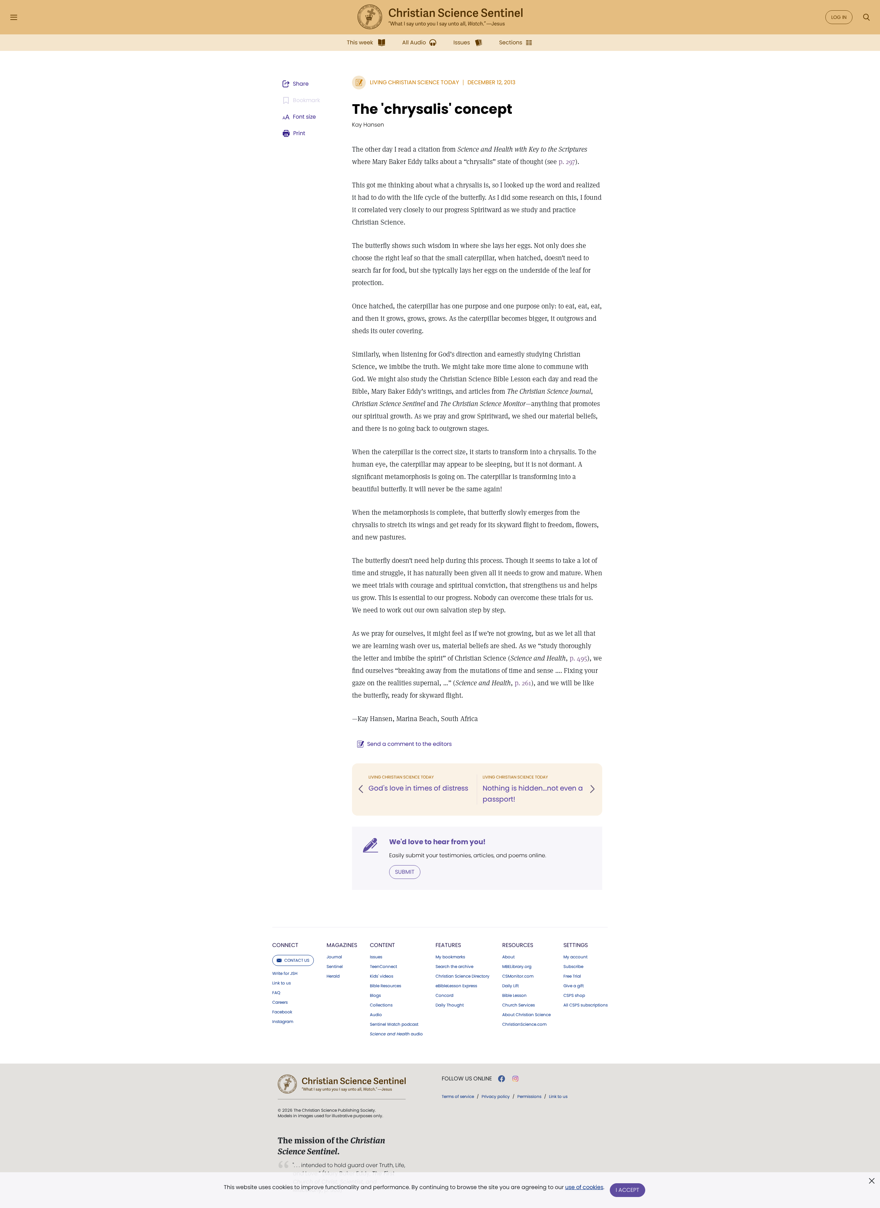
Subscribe (573, 967)
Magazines (342, 945)
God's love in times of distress (418, 788)
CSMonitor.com (518, 976)
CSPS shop (574, 995)
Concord (444, 995)
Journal (334, 957)
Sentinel (335, 967)
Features (448, 945)
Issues (376, 957)
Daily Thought (450, 1005)
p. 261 (523, 682)
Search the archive (454, 967)
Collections (381, 1005)
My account (575, 957)
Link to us (281, 983)
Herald (333, 976)
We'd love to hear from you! (437, 842)
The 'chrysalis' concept (432, 109)
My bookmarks (450, 957)
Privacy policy (496, 1096)
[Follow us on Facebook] (501, 1079)
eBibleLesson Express (456, 986)
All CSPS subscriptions (585, 1005)
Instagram (282, 1022)
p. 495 (578, 658)
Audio (376, 1015)
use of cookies (584, 1187)
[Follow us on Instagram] (515, 1079)
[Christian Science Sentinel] (440, 17)
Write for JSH (284, 973)
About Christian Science (526, 1015)
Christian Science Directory (463, 976)
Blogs (375, 995)
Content (382, 945)
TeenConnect (383, 967)
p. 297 (567, 161)
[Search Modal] (866, 17)
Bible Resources (385, 986)
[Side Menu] (14, 17)
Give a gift (573, 986)
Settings (575, 945)
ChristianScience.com (524, 1024)
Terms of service (458, 1096)
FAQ (276, 993)
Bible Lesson (514, 995)
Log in (839, 17)
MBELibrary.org (516, 967)
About (508, 957)
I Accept (627, 1190)
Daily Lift (510, 986)
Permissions (529, 1096)
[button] (361, 789)
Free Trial (572, 976)
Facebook (282, 1012)
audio (396, 1034)
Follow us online (467, 1078)
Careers (280, 1002)
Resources (517, 945)
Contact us (296, 960)
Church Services (518, 1005)
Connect (285, 945)
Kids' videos (381, 976)
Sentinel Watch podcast (394, 1024)
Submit (405, 872)
